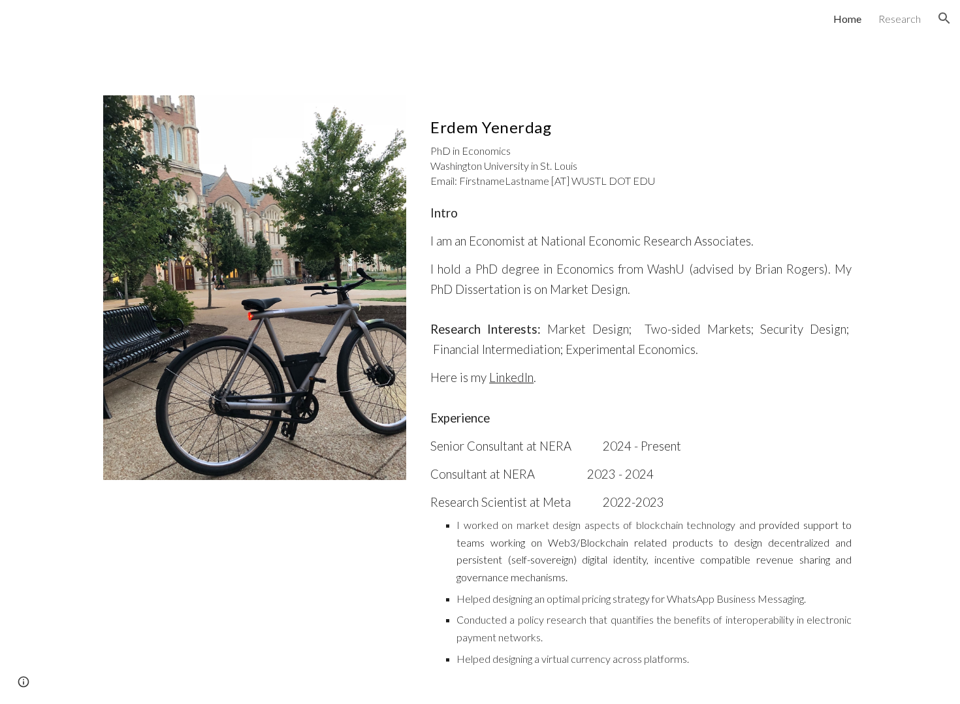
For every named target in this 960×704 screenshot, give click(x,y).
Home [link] (847, 18)
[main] (641, 144)
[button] (944, 18)
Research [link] (899, 18)
